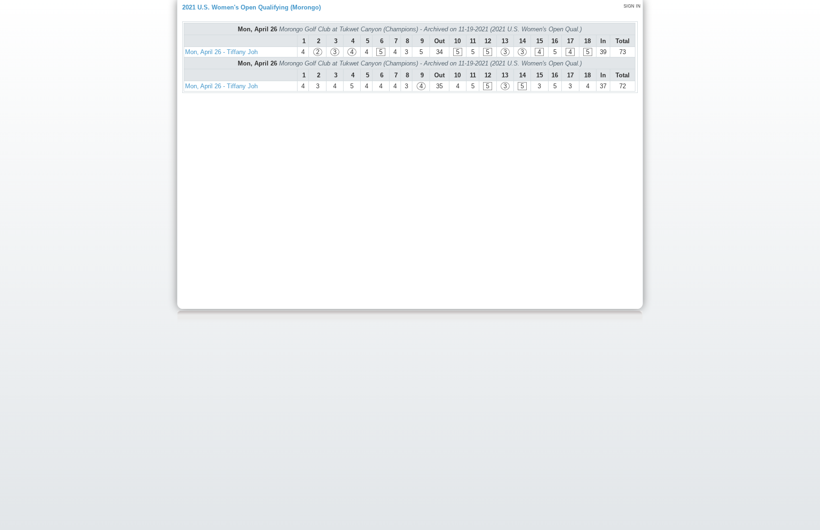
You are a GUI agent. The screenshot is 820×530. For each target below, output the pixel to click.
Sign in (632, 6)
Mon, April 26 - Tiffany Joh (221, 52)
